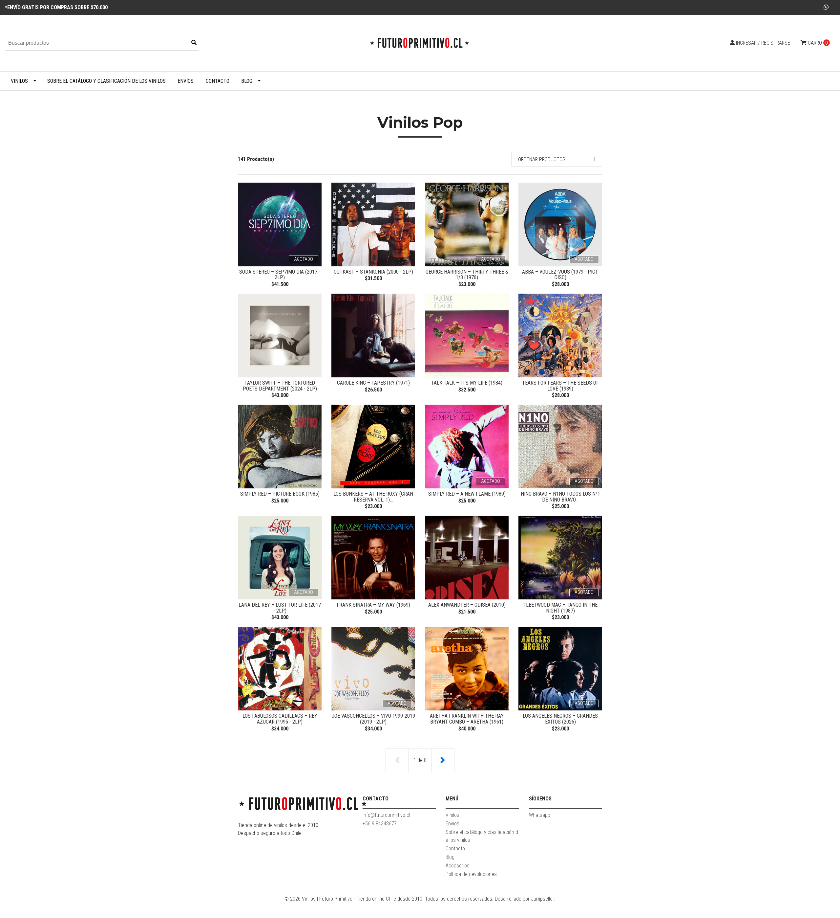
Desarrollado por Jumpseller (524, 899)
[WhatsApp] (826, 7)
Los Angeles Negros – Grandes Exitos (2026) (560, 719)
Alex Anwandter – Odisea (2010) (467, 605)
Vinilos (19, 81)
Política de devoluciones (471, 874)
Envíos (186, 81)
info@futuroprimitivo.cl (386, 815)
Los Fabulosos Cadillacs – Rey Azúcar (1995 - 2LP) (279, 719)
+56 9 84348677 (380, 823)
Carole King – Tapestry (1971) (373, 383)
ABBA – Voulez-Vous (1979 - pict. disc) (560, 275)
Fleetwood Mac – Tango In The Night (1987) (560, 608)
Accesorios (458, 865)
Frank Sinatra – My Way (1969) (373, 605)
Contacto (217, 81)
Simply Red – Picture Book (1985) (280, 494)
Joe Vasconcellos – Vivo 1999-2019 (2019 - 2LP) (373, 719)
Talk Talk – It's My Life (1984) (466, 383)
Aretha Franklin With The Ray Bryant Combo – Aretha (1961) (467, 719)
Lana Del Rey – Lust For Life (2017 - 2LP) (280, 608)
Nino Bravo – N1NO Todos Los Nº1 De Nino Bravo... (560, 497)
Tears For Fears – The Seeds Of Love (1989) (560, 386)
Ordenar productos (541, 159)
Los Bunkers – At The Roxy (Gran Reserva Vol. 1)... (373, 497)
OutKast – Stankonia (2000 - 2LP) (373, 272)
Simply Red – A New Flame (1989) (467, 494)
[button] (556, 159)
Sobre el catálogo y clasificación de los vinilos (106, 81)
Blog (246, 81)
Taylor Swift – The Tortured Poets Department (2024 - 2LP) (280, 386)
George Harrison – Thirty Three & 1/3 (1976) (467, 275)
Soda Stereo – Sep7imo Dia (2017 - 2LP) (279, 275)
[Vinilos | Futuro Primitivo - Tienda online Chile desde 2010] (420, 43)
